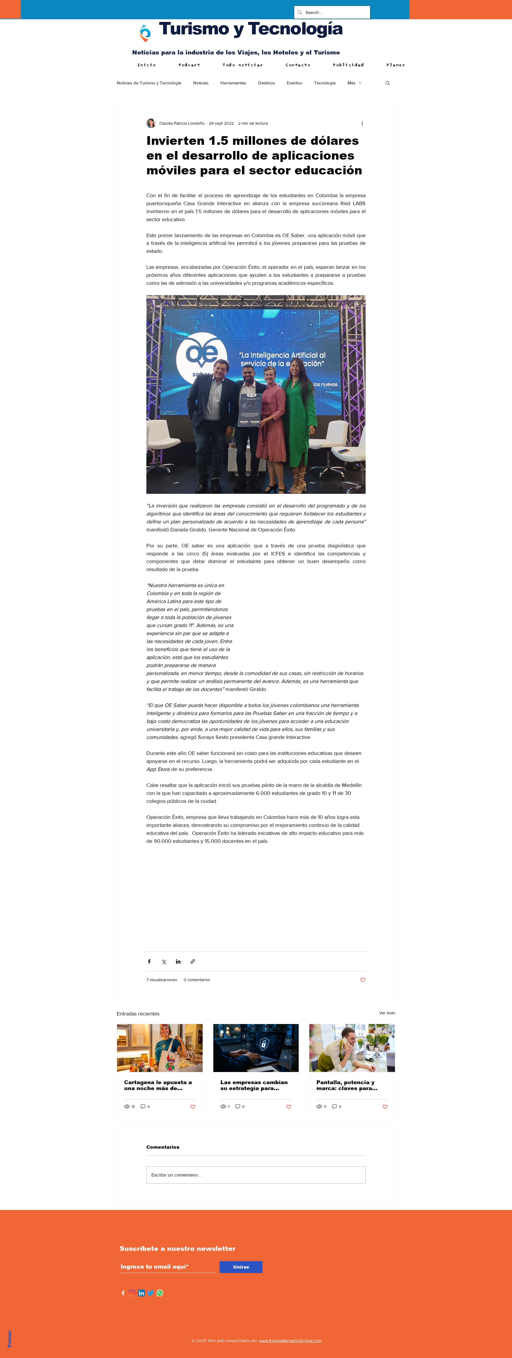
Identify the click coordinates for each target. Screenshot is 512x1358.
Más (352, 82)
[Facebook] (123, 1293)
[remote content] (306, 623)
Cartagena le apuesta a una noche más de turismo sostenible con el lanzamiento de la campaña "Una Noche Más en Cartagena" (158, 1085)
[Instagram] (132, 1293)
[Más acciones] (362, 123)
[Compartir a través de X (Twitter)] (164, 961)
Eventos (294, 82)
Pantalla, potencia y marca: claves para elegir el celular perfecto (345, 1085)
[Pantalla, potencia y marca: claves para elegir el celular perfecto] (352, 1048)
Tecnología (325, 82)
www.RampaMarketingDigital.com (290, 1340)
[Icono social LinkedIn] (141, 1293)
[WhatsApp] (159, 1293)
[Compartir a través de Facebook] (149, 961)
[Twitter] (150, 1293)
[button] (388, 82)
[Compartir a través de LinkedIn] (178, 961)
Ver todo (387, 1012)
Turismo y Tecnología (251, 28)
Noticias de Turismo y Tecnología (149, 82)
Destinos (266, 82)
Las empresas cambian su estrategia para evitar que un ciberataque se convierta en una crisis (254, 1085)
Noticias (201, 82)
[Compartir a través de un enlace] (193, 961)
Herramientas (233, 82)
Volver (9, 1339)
